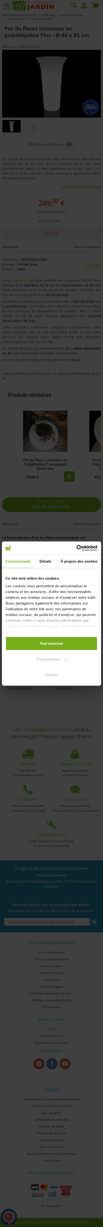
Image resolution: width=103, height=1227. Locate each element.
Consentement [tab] (18, 561)
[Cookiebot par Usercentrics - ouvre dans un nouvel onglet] (76, 548)
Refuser (51, 675)
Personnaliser (48, 659)
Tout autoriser (51, 643)
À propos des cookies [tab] (79, 561)
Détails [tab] (45, 561)
